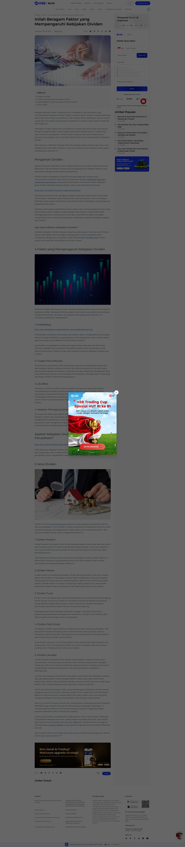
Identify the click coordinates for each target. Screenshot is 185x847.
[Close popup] (116, 392)
